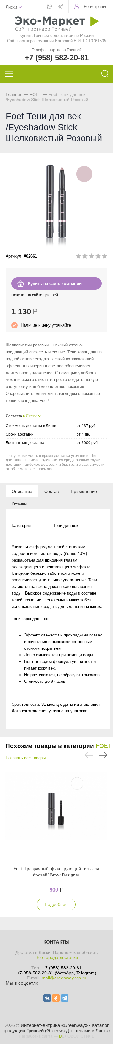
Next (103, 755)
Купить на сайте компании (55, 283)
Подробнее (56, 904)
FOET (35, 94)
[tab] (22, 491)
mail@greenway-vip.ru (64, 977)
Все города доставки (56, 957)
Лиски (11, 7)
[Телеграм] (60, 7)
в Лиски (30, 416)
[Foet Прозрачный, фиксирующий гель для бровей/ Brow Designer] (56, 816)
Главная (14, 94)
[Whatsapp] (49, 6)
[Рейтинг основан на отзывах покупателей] (91, 257)
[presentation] (22, 491)
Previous (89, 755)
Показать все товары (26, 758)
